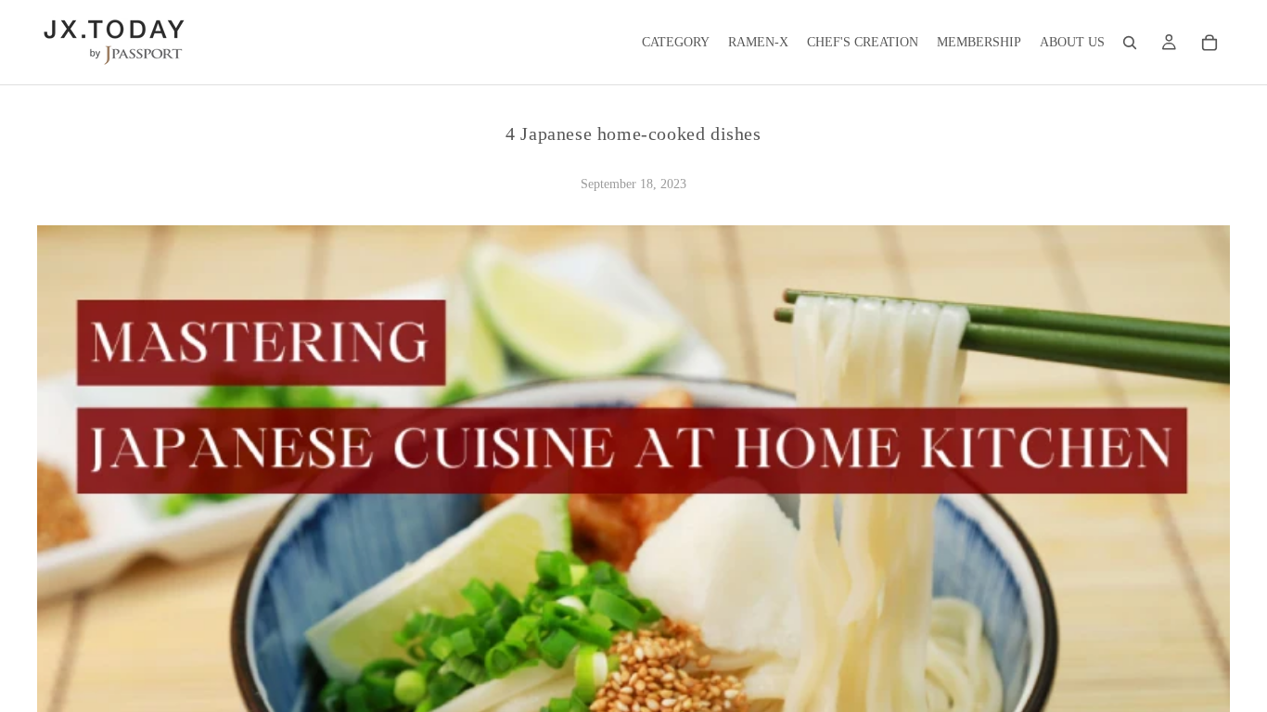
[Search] (1129, 42)
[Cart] (1209, 42)
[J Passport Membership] (1168, 42)
